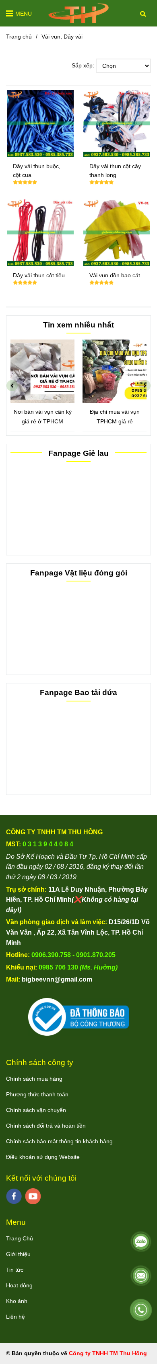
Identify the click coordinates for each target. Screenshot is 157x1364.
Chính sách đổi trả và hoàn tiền (46, 1125)
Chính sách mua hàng (34, 1078)
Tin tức (14, 1269)
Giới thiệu (18, 1254)
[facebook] (14, 1196)
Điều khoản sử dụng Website (43, 1157)
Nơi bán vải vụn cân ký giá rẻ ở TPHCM (43, 416)
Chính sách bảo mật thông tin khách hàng (59, 1141)
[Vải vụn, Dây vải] (78, 13)
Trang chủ (19, 36)
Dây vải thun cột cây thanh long (115, 170)
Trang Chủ (19, 1238)
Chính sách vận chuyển (36, 1110)
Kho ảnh (16, 1301)
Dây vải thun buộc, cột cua (36, 170)
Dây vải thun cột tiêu (39, 275)
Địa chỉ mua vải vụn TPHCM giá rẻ (115, 416)
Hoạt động (19, 1285)
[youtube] (33, 1196)
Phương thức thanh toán (37, 1094)
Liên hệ (15, 1316)
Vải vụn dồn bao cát (114, 275)
